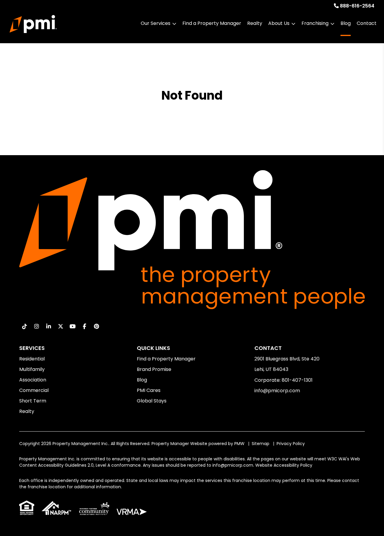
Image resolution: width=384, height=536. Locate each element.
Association (32, 379)
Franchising (315, 23)
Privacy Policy (291, 444)
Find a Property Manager (211, 23)
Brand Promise (154, 369)
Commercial (34, 390)
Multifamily (32, 369)
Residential (32, 358)
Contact (366, 23)
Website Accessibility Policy (283, 465)
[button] (24, 326)
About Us (279, 23)
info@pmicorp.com (277, 390)
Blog (345, 23)
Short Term (32, 400)
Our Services (155, 23)
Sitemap (260, 444)
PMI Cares (148, 390)
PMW (239, 444)
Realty (254, 23)
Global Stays (151, 400)
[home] (33, 24)
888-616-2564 (357, 5)
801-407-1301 (297, 380)
